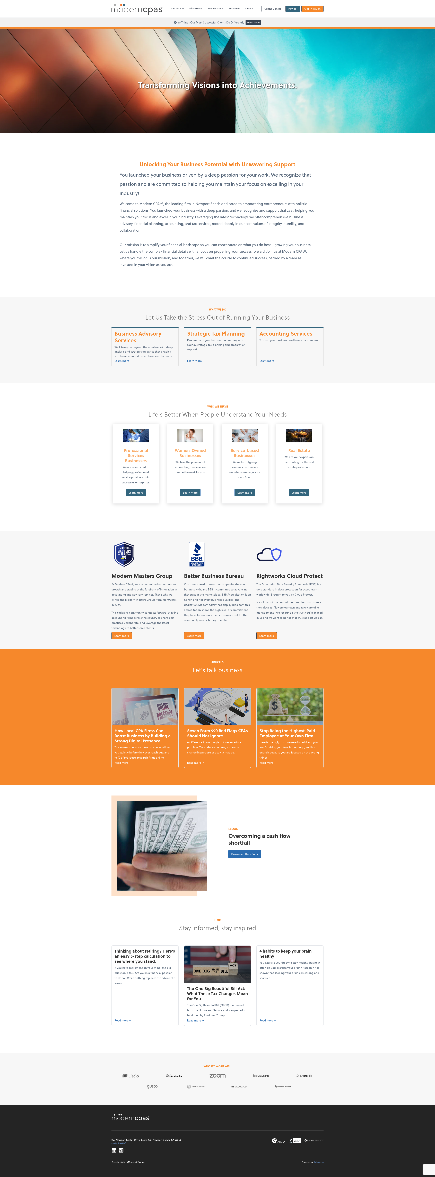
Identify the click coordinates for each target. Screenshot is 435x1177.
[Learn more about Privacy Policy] (314, 1140)
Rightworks (319, 1162)
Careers (249, 8)
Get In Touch (312, 9)
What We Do (195, 8)
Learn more (253, 22)
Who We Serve (215, 8)
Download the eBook (246, 854)
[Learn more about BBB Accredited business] (295, 1140)
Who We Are (177, 8)
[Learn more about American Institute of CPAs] (278, 1140)
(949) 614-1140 (118, 1143)
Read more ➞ (145, 762)
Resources (234, 8)
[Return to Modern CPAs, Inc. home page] (131, 1117)
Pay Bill (292, 9)
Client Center (272, 9)
